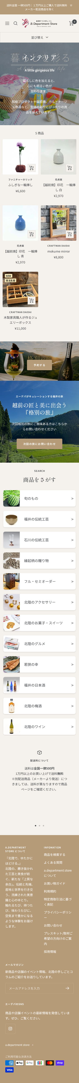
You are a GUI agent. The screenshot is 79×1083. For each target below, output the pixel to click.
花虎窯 (58, 179)
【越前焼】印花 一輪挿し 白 (58, 187)
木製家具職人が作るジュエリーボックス (20, 319)
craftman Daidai (58, 245)
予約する (39, 365)
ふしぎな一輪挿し (20, 185)
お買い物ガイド (54, 883)
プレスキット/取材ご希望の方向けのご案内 (58, 938)
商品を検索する (54, 854)
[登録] (67, 988)
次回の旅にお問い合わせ (39, 444)
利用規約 (50, 891)
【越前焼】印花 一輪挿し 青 (20, 253)
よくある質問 (53, 862)
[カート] (71, 23)
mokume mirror (58, 251)
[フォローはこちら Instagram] (10, 1029)
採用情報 (50, 951)
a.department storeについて (58, 873)
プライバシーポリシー (58, 915)
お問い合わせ (53, 925)
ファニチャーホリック (20, 179)
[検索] (16, 23)
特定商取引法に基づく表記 (58, 902)
